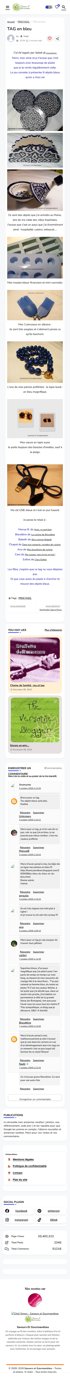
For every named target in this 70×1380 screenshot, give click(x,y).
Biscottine (25, 1022)
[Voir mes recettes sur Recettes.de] (35, 1301)
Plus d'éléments (53, 630)
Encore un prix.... (19, 745)
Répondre (25, 1088)
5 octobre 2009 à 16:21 (30, 819)
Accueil (11, 21)
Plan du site (20, 1179)
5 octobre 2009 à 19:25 (30, 899)
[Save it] (49, 38)
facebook (21, 1211)
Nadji (22, 1064)
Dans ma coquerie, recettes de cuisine (41, 544)
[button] (48, 7)
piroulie (24, 895)
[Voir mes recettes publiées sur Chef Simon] (35, 1313)
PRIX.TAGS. (24, 21)
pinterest (54, 1211)
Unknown (25, 816)
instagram (21, 1220)
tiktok (53, 1220)
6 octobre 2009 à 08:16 (30, 930)
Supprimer (38, 1088)
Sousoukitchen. (51, 53)
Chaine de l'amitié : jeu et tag (27, 685)
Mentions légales (23, 1159)
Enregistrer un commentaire (35, 1099)
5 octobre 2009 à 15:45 (30, 788)
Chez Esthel (41, 559)
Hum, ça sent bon (43, 529)
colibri (23, 955)
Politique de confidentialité (29, 1166)
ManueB (24, 851)
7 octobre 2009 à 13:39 (30, 959)
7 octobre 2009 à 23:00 (30, 1026)
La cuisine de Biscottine (43, 534)
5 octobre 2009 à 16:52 (30, 854)
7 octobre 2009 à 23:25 (30, 1067)
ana (21, 927)
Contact (17, 1172)
